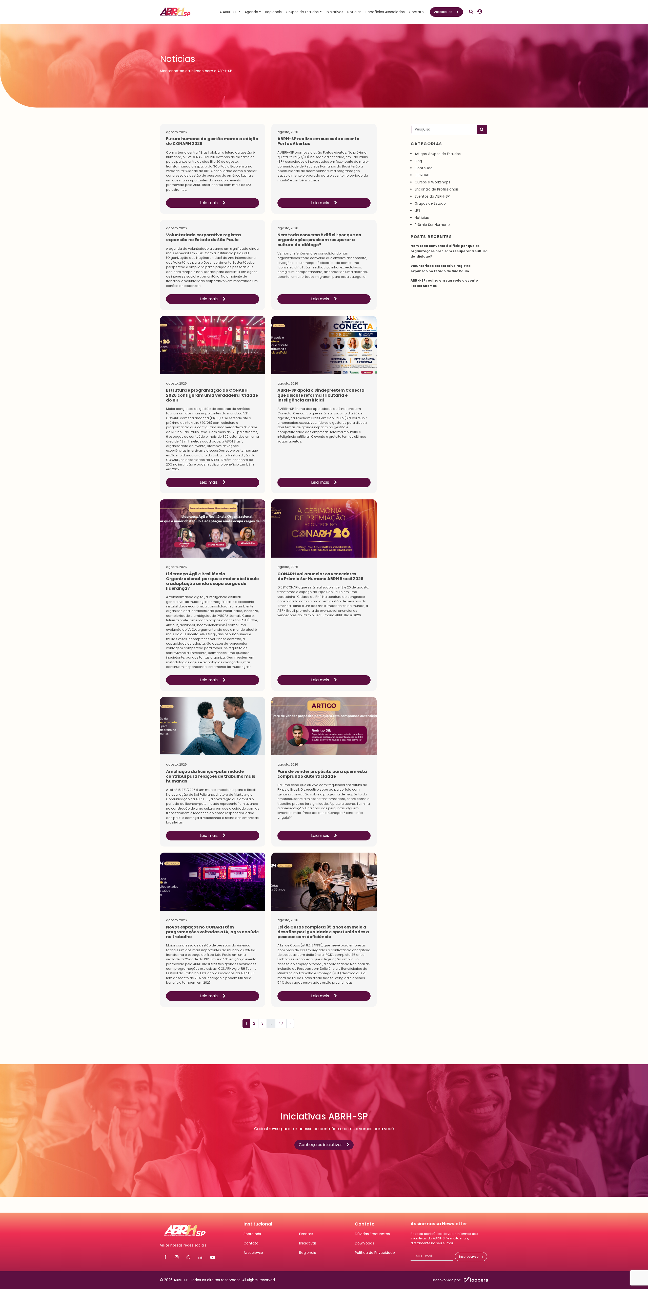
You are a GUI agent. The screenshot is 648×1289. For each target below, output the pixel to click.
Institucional (258, 1224)
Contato (416, 11)
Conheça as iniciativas (320, 1145)
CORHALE (422, 175)
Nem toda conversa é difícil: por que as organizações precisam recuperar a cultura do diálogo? (449, 251)
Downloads (364, 1243)
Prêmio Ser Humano (432, 224)
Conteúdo (424, 168)
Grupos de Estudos (302, 11)
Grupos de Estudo (430, 203)
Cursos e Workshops (432, 182)
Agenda (251, 11)
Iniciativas (334, 11)
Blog (418, 160)
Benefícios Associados (385, 11)
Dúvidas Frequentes (372, 1233)
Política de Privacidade (375, 1252)
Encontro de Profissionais (437, 189)
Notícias (354, 11)
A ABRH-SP (228, 11)
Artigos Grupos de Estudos (438, 153)
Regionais (273, 11)
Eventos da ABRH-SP (432, 196)
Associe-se (443, 12)
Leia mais (209, 203)
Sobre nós (252, 1233)
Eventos (306, 1233)
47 (280, 1023)
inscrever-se (468, 1257)
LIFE (417, 210)
